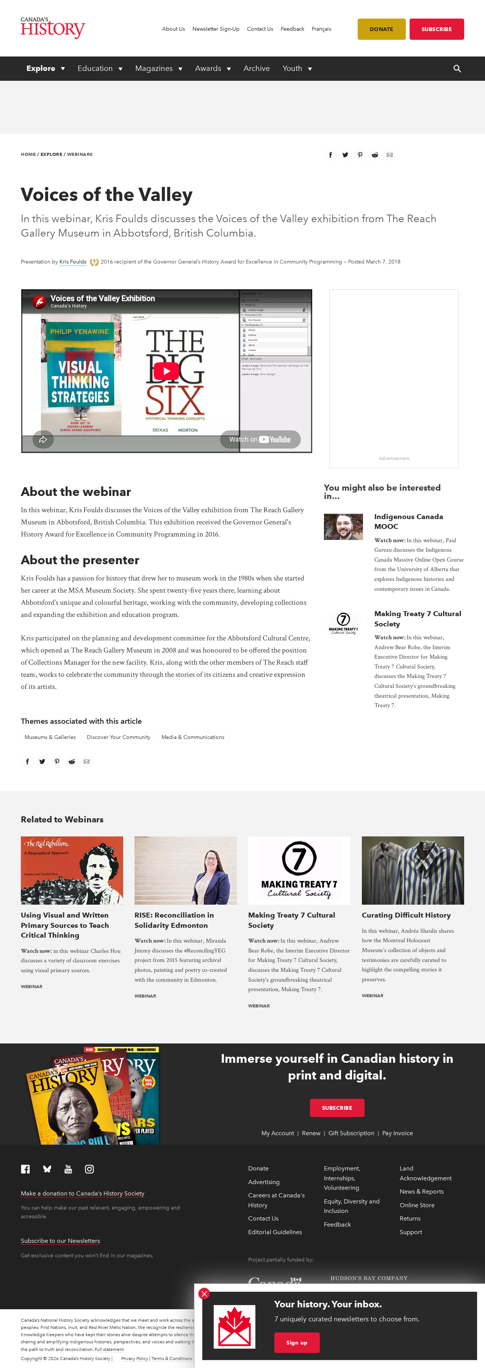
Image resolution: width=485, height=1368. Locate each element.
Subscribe (437, 29)
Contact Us (260, 29)
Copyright (31, 1358)
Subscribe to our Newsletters (60, 1240)
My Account (277, 1133)
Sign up (297, 1343)
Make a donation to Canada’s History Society (82, 1193)
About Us (173, 29)
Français (321, 29)
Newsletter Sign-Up (215, 29)
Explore (42, 68)
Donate (382, 29)
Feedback (292, 29)
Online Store (417, 1205)
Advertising (264, 1182)
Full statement (109, 1349)
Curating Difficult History (406, 915)
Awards (209, 68)
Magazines (155, 68)
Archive (257, 68)
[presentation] (343, 527)
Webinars (80, 154)
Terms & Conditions (172, 1358)
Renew (311, 1133)
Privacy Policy (134, 1358)
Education (96, 68)
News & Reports (422, 1191)
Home (28, 154)
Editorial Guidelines (275, 1232)
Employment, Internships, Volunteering (342, 1178)
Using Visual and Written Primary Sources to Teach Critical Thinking (65, 925)
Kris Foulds (72, 262)
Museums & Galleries (50, 737)
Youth (293, 68)
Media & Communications (192, 737)
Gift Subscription (351, 1133)
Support (411, 1232)
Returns (410, 1218)
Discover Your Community (118, 737)
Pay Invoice (397, 1133)
